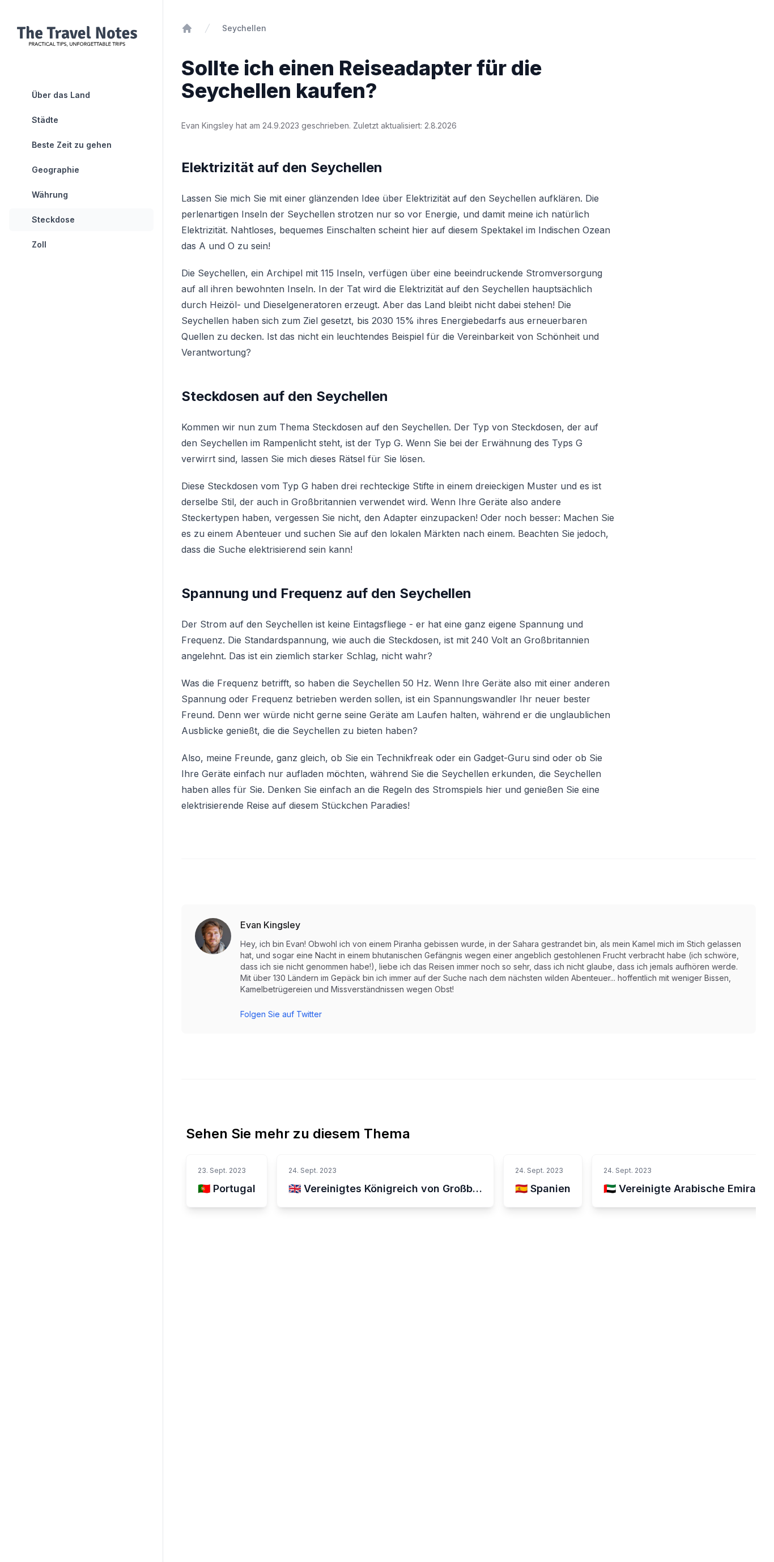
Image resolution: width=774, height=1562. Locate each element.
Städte (45, 120)
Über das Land (61, 95)
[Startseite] (187, 28)
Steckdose (53, 219)
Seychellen (244, 28)
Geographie (55, 169)
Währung (50, 194)
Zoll (39, 244)
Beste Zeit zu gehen (72, 145)
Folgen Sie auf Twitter (281, 1014)
